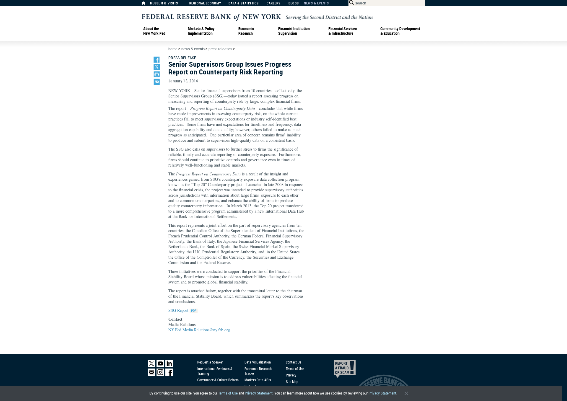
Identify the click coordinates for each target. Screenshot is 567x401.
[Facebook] (169, 374)
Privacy (291, 375)
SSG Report (178, 310)
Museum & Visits (164, 3)
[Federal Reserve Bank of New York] (257, 16)
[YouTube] (160, 366)
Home (172, 49)
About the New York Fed (154, 31)
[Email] (151, 374)
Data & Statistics (244, 3)
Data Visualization (258, 362)
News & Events (316, 3)
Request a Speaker (210, 362)
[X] (151, 366)
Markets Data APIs (258, 379)
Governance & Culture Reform (218, 379)
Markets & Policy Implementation (201, 31)
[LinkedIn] (169, 366)
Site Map (292, 381)
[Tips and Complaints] (337, 370)
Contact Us (293, 362)
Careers (274, 3)
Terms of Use (228, 393)
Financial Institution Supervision (294, 31)
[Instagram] (160, 374)
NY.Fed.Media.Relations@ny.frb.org (199, 329)
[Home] (146, 4)
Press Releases (220, 49)
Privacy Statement (259, 393)
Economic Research (246, 31)
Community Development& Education (400, 31)
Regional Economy (205, 3)
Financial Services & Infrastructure (342, 31)
